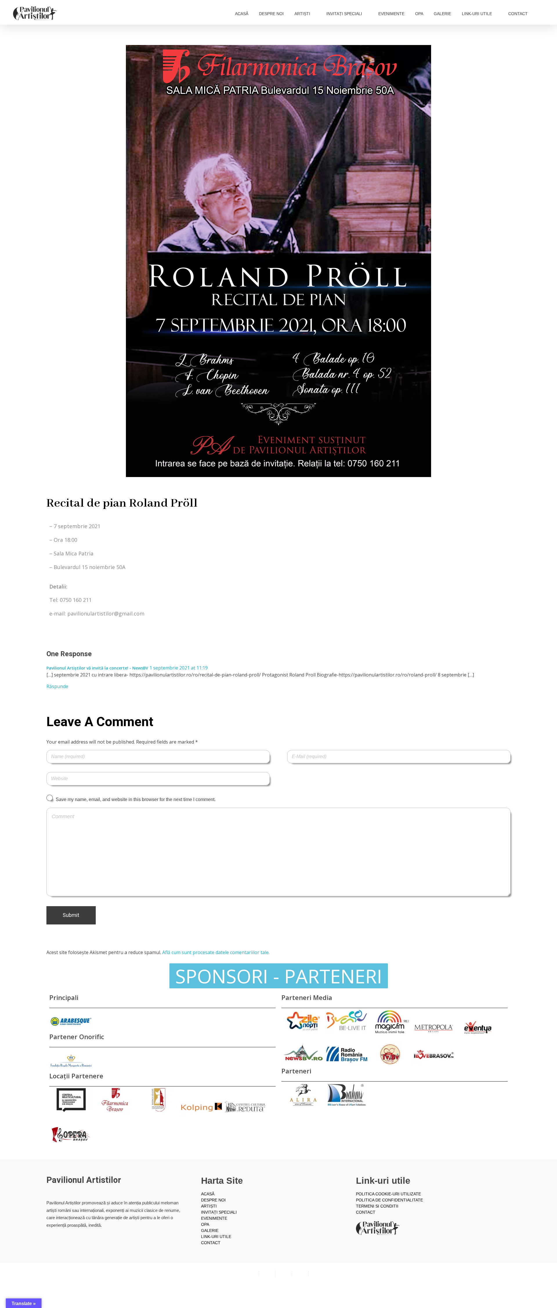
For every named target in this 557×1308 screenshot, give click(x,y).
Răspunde (57, 686)
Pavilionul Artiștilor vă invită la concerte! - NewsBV (97, 668)
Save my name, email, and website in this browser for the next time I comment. (136, 799)
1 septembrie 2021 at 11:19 (178, 668)
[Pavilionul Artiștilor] (35, 13)
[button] (278, 975)
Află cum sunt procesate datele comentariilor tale (215, 952)
